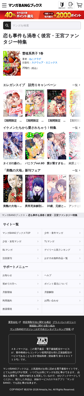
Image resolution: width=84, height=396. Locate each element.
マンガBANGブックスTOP (16, 232)
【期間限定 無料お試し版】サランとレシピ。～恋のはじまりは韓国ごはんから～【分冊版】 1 (13, 120)
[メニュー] (4, 5)
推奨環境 (7, 308)
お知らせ (7, 275)
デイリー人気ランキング (57, 249)
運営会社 (13, 322)
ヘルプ (47, 275)
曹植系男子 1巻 (32, 53)
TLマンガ (49, 241)
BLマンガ (8, 249)
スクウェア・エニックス (44, 62)
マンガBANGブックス (13, 215)
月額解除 (49, 292)
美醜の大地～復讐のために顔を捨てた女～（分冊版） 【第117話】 (12, 206)
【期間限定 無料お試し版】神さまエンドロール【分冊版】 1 (34, 120)
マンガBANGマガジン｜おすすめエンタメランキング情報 (40, 329)
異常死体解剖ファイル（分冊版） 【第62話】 (34, 206)
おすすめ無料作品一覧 (56, 258)
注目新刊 (7, 258)
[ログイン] (70, 5)
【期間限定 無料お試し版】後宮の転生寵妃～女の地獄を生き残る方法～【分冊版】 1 (56, 120)
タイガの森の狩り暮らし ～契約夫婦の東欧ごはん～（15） (12, 163)
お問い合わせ (51, 300)
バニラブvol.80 (35, 163)
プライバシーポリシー (64, 322)
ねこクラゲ (35, 58)
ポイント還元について (56, 283)
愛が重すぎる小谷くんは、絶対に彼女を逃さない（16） (56, 163)
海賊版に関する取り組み (42, 325)
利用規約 (7, 300)
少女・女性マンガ (12, 241)
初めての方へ (10, 283)
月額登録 (7, 292)
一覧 (75, 85)
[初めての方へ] (62, 5)
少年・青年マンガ (53, 232)
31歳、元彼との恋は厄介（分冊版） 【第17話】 (56, 206)
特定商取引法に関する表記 (37, 322)
